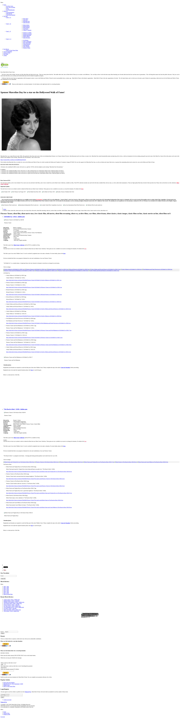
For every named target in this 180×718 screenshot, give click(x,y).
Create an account (7, 699)
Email (2, 575)
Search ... (3, 631)
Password (3, 695)
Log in (2, 697)
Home (4, 209)
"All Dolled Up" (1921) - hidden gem (14, 216)
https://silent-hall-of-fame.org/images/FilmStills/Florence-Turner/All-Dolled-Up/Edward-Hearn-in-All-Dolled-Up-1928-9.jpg (33, 301)
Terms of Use (28, 691)
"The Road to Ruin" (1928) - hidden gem (15, 409)
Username (3, 694)
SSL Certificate (4, 67)
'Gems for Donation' (65, 367)
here (64, 253)
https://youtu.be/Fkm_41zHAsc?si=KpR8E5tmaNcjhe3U (13, 159)
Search (2, 633)
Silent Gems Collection (19, 245)
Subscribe (3, 578)
